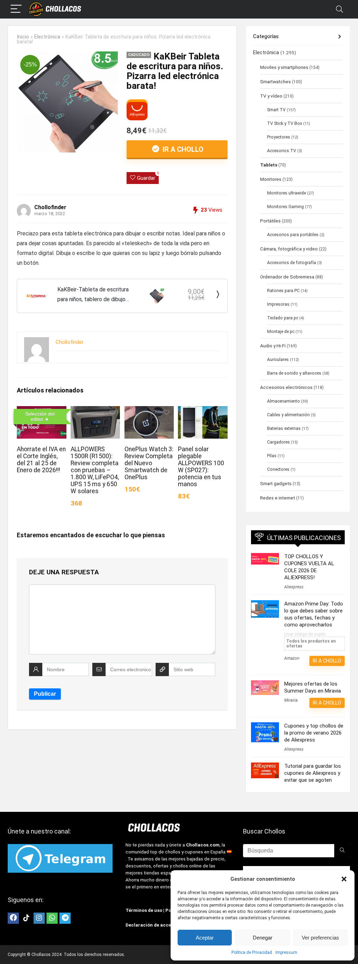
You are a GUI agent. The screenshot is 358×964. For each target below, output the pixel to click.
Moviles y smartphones (284, 67)
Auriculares (278, 359)
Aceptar (205, 938)
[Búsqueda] (342, 850)
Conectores (278, 469)
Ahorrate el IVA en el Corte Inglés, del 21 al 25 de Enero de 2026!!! (41, 460)
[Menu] (16, 9)
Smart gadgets (276, 483)
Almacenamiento (283, 401)
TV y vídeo (271, 96)
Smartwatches (275, 81)
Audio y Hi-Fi (273, 345)
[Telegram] (65, 918)
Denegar (262, 938)
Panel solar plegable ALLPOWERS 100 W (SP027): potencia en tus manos (201, 467)
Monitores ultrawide (286, 193)
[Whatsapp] (52, 918)
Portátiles (270, 221)
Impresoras (278, 304)
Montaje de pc (280, 331)
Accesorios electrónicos (286, 387)
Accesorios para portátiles (292, 234)
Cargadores (278, 442)
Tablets (268, 165)
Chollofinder (50, 207)
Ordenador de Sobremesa (287, 276)
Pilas (272, 455)
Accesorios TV (281, 150)
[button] (344, 879)
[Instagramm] (39, 918)
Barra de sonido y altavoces (294, 373)
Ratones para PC (283, 290)
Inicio (23, 37)
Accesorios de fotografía (291, 262)
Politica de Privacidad (251, 952)
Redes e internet (277, 498)
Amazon (291, 658)
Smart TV (276, 109)
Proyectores (278, 137)
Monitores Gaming (285, 206)
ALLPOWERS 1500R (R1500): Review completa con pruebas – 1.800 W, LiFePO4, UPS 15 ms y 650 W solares (95, 470)
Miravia (291, 700)
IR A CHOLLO (182, 149)
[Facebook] (13, 918)
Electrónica (47, 37)
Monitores (270, 179)
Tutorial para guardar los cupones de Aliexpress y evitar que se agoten (312, 773)
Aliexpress (293, 586)
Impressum (286, 952)
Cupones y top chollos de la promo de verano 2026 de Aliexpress (313, 733)
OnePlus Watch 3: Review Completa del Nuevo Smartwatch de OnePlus (148, 463)
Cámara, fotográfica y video (289, 248)
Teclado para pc (282, 318)
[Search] (339, 9)
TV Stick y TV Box (284, 123)
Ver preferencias (320, 938)
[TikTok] (26, 918)
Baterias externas (284, 428)
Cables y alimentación (288, 414)
